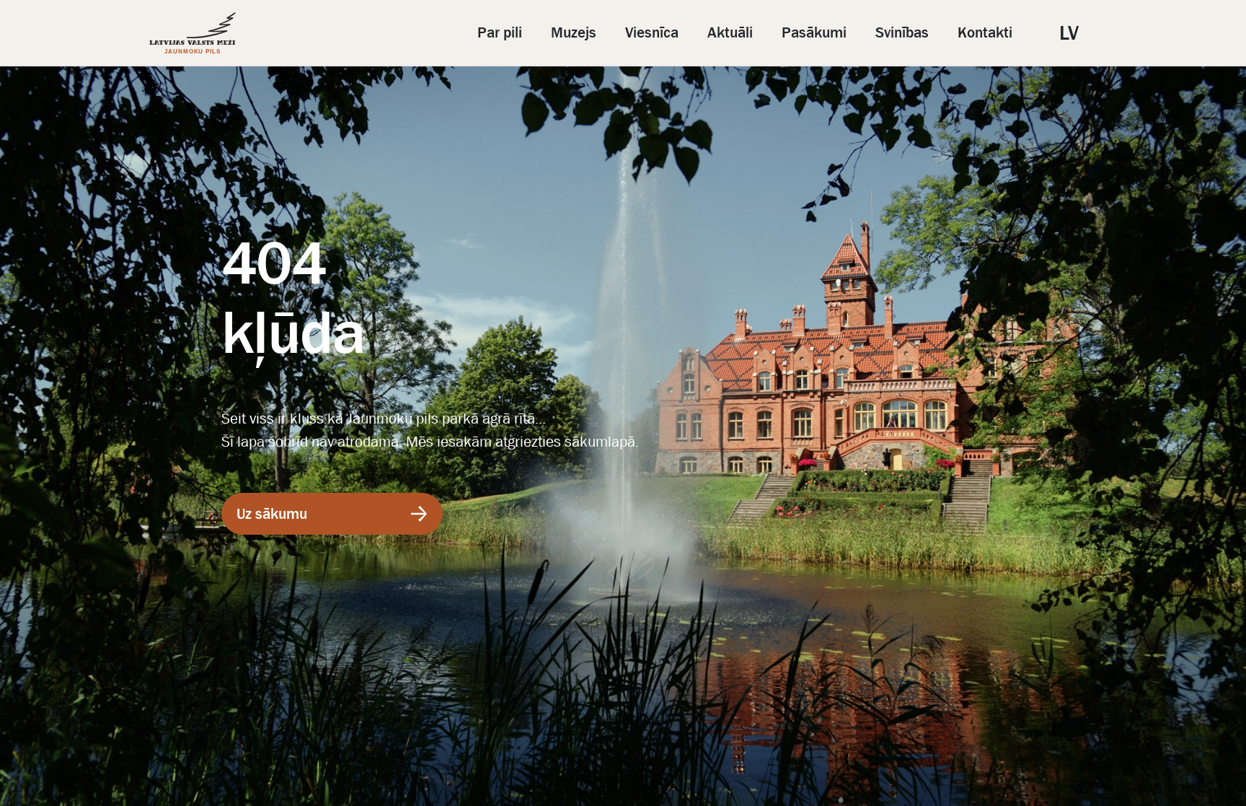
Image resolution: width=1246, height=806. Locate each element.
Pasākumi (814, 32)
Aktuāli (730, 32)
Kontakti (985, 32)
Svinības (902, 32)
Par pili (499, 32)
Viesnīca (652, 32)
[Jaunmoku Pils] (192, 32)
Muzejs (573, 32)
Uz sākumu (272, 513)
